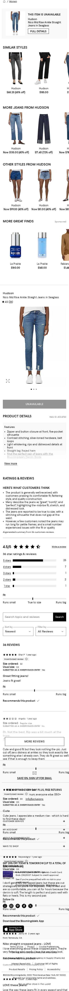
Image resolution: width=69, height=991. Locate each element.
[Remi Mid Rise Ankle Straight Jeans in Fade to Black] (44, 68)
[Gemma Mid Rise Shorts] (44, 186)
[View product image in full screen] (8, 381)
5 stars (7, 560)
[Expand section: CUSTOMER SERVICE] (34, 821)
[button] (34, 351)
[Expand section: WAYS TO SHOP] (34, 846)
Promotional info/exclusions (30, 885)
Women (13, 1)
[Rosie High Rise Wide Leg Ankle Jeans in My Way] (16, 128)
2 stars (7, 579)
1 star (7, 586)
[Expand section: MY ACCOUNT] (34, 830)
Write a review (59, 546)
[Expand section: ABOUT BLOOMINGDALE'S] (34, 838)
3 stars (7, 573)
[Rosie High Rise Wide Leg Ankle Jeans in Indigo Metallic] (44, 128)
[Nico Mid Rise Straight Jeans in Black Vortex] (16, 68)
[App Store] (13, 929)
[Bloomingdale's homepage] (4, 1)
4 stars (7, 566)
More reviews (34, 741)
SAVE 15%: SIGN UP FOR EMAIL (34, 778)
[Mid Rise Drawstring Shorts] (16, 186)
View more (10, 463)
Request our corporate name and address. (34, 978)
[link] (16, 90)
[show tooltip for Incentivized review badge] (26, 659)
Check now (51, 885)
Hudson (32, 19)
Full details (38, 31)
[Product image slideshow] (34, 351)
